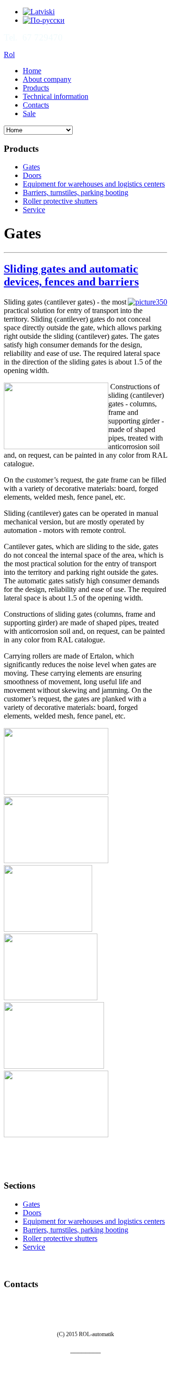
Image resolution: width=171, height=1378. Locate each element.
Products (36, 88)
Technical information (55, 96)
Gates (31, 167)
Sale (29, 113)
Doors (32, 175)
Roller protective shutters (60, 201)
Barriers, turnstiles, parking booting (75, 192)
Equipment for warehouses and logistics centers (94, 184)
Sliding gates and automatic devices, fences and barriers (71, 275)
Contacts (36, 105)
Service (34, 210)
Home (32, 71)
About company (47, 79)
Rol (9, 54)
